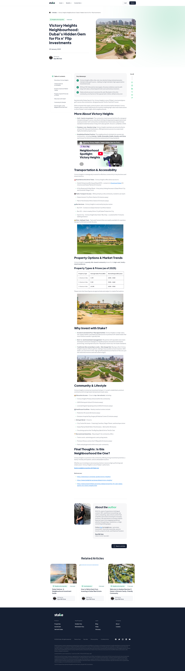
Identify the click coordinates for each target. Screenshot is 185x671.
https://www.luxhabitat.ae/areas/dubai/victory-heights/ (94, 480)
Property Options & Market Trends (61, 89)
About (117, 624)
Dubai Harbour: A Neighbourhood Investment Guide (61, 591)
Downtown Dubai (116, 183)
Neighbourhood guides (58, 19)
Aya (101, 527)
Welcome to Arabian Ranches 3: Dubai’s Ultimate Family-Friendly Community (121, 591)
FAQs (96, 626)
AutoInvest (57, 626)
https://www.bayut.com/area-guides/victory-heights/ (94, 476)
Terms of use (77, 639)
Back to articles (120, 546)
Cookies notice (105, 639)
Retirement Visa (79, 626)
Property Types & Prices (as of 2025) (61, 94)
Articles (54, 12)
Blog (96, 624)
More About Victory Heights (61, 80)
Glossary (98, 629)
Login (125, 3)
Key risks (85, 639)
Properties (57, 624)
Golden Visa (78, 624)
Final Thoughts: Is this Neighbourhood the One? (60, 106)
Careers (118, 626)
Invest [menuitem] (60, 3)
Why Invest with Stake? (60, 98)
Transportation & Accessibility (58, 84)
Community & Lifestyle (60, 102)
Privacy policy (94, 639)
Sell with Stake (58, 629)
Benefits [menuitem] (68, 3)
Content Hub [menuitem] (77, 3)
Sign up (132, 3)
